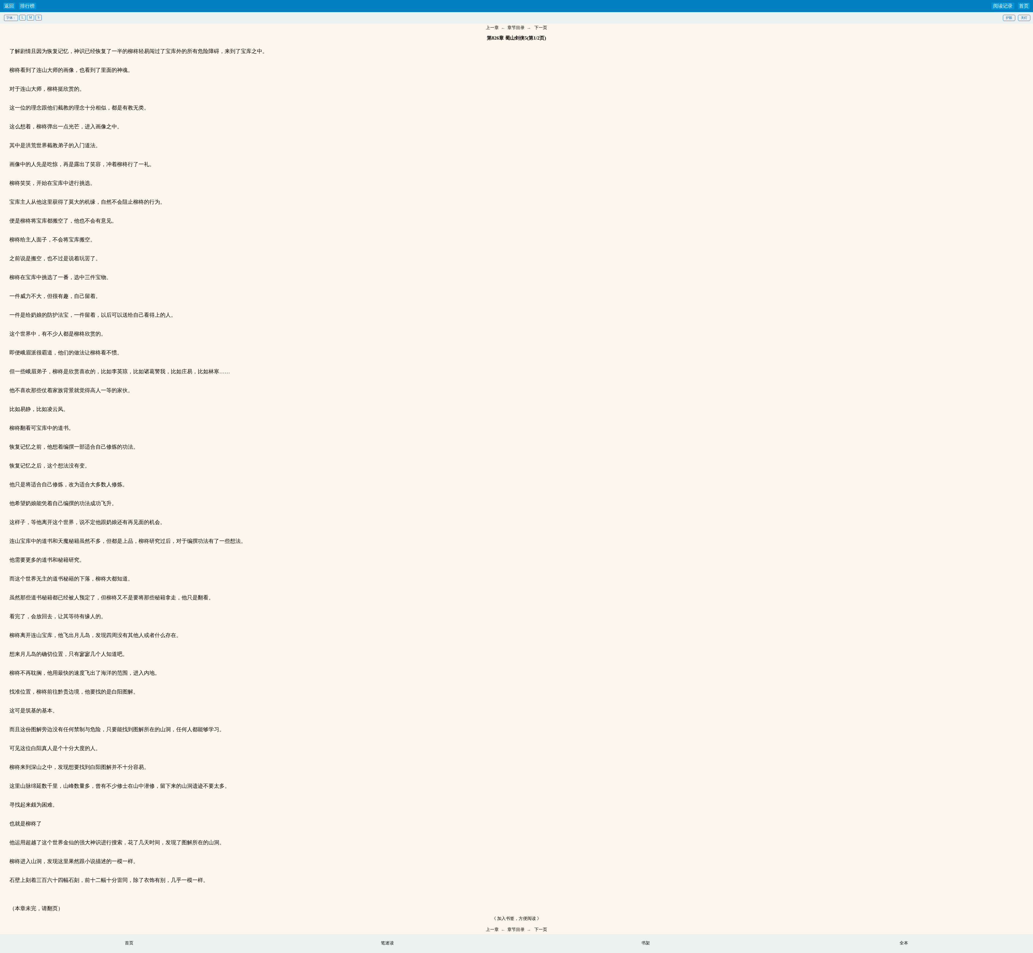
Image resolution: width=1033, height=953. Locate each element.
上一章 (492, 27)
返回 (9, 6)
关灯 (1024, 18)
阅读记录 (1003, 6)
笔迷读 (387, 943)
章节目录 (516, 27)
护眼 (1009, 18)
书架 (645, 943)
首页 (1024, 6)
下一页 (540, 27)
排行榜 (27, 6)
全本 (904, 943)
